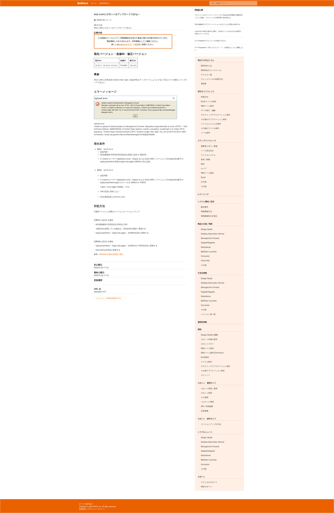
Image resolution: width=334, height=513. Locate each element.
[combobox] (236, 3)
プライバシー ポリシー (96, 509)
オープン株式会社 (86, 504)
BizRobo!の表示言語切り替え (111, 254)
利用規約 (82, 509)
